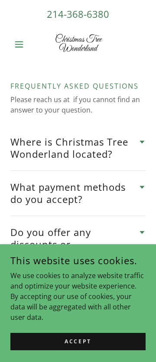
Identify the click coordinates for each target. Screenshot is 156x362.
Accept (78, 341)
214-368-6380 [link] (78, 13)
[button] (20, 44)
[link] (78, 44)
